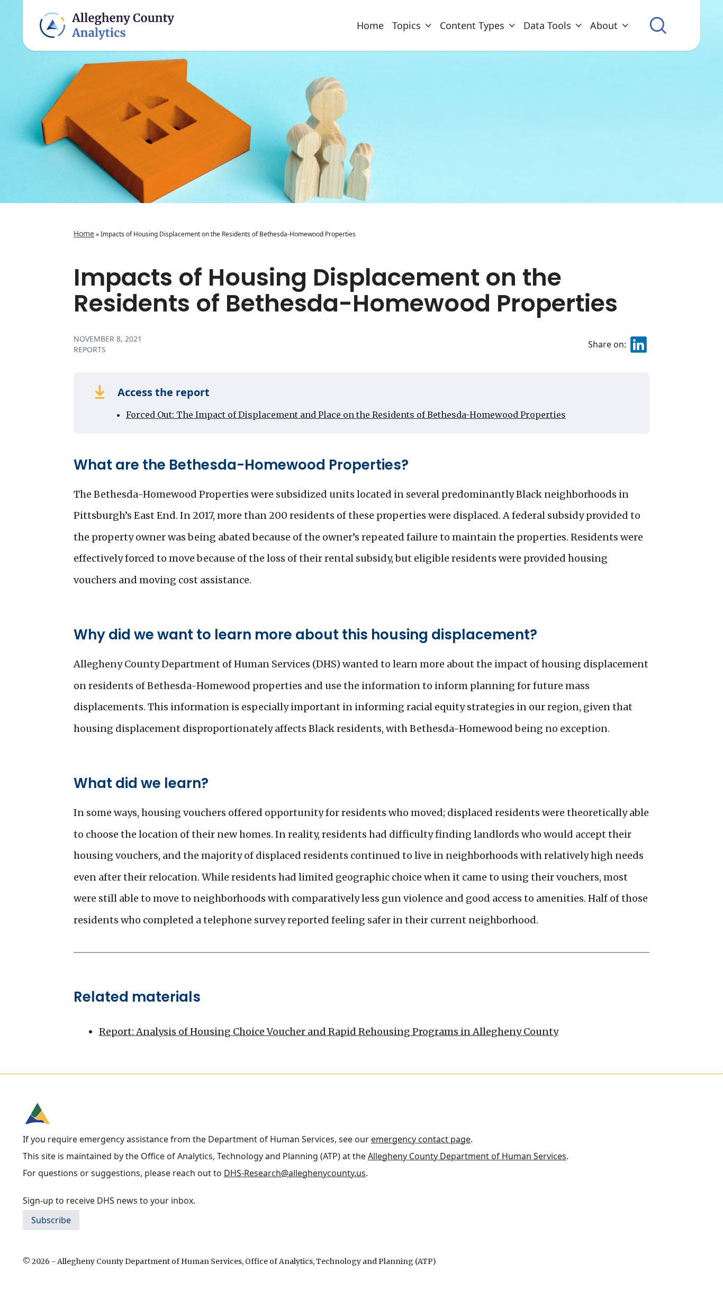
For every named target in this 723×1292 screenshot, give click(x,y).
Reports (90, 349)
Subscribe (51, 1220)
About (604, 25)
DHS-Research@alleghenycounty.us (295, 1173)
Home (370, 25)
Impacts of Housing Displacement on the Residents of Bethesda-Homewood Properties (346, 290)
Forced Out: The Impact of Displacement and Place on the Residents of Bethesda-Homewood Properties (346, 414)
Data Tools (547, 25)
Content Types (472, 25)
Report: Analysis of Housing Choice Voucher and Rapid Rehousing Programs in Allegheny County (328, 1031)
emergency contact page (421, 1139)
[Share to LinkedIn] (638, 344)
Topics (406, 25)
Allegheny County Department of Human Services (467, 1156)
